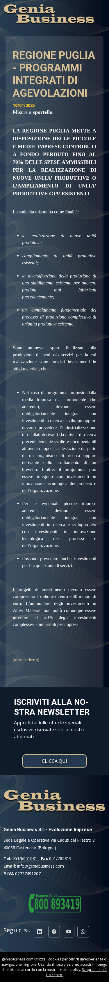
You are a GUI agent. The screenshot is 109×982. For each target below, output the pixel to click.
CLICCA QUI (54, 761)
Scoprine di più (94, 969)
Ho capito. (54, 974)
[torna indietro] (26, 659)
